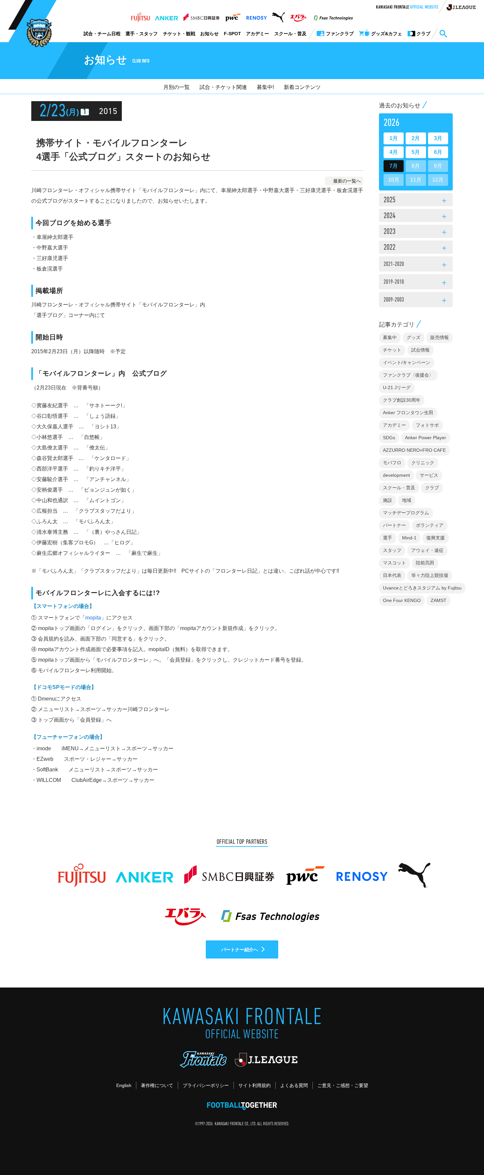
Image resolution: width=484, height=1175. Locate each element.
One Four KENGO (402, 600)
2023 (416, 232)
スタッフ (392, 550)
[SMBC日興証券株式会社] (201, 15)
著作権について (157, 1085)
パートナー (394, 525)
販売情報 (439, 337)
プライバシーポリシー (206, 1085)
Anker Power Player (425, 437)
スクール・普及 (290, 33)
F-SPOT (232, 33)
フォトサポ (427, 425)
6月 (438, 152)
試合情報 (420, 350)
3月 (438, 138)
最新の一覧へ (347, 181)
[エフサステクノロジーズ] (333, 15)
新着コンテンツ (302, 87)
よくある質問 (294, 1085)
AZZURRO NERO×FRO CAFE (414, 450)
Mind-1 (409, 537)
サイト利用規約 (254, 1085)
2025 (416, 200)
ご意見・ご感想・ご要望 (342, 1085)
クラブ (432, 487)
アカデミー (257, 33)
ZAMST (438, 600)
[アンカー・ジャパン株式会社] (166, 15)
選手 (387, 537)
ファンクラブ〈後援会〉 (408, 375)
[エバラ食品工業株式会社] (298, 15)
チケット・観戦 (179, 33)
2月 (416, 138)
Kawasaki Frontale (407, 7)
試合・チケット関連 (223, 87)
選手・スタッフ (141, 33)
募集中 (390, 337)
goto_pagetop (463, 1151)
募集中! (265, 87)
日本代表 (392, 575)
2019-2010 (416, 283)
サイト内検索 (443, 34)
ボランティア (430, 525)
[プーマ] (278, 15)
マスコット (394, 562)
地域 (406, 500)
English (123, 1085)
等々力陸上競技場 (429, 575)
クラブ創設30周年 (401, 400)
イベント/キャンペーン (406, 362)
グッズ (413, 337)
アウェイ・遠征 (427, 550)
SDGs (389, 437)
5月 (416, 152)
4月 (394, 152)
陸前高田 (425, 562)
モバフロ (392, 462)
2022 (416, 248)
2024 (416, 216)
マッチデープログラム (406, 512)
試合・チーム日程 (102, 33)
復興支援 (435, 537)
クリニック (422, 462)
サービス (429, 475)
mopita (93, 617)
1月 (394, 138)
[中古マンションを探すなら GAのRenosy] (256, 15)
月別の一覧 (176, 87)
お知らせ (209, 33)
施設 (387, 500)
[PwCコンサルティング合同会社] (232, 15)
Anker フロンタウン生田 (408, 412)
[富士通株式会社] (140, 15)
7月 (394, 166)
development (396, 475)
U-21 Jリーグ (397, 387)
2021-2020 (416, 265)
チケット (392, 350)
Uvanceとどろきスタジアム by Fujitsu (422, 587)
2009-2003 (416, 301)
